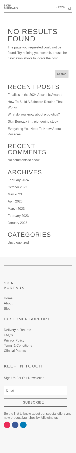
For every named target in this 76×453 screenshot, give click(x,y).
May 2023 (15, 194)
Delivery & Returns (17, 330)
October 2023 (17, 187)
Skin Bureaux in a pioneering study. (33, 121)
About (8, 303)
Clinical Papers (15, 350)
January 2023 (17, 223)
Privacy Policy (14, 340)
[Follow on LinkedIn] (23, 425)
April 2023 (15, 201)
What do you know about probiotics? (34, 114)
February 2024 (18, 180)
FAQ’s (8, 335)
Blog (7, 308)
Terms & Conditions (18, 345)
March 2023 (16, 208)
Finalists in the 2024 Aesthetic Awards (35, 94)
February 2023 (18, 215)
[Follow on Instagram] (7, 425)
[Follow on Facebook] (15, 425)
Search (61, 73)
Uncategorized (18, 242)
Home (8, 298)
